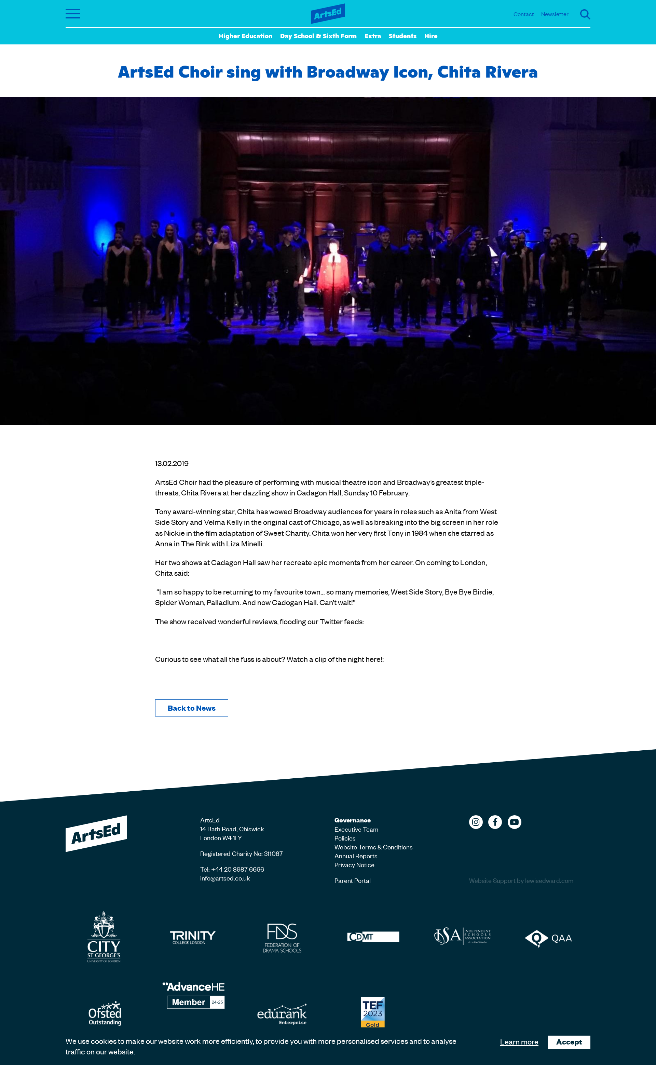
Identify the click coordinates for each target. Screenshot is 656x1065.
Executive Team (356, 828)
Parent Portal (352, 880)
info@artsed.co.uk (225, 877)
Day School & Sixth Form (318, 35)
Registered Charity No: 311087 (241, 853)
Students (402, 35)
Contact (524, 13)
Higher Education (245, 35)
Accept (569, 1042)
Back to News (192, 708)
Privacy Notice (354, 864)
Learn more (519, 1041)
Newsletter (555, 13)
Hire (431, 35)
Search (585, 14)
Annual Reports (356, 855)
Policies (345, 837)
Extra (373, 35)
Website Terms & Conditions (373, 846)
